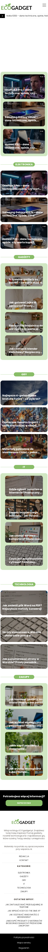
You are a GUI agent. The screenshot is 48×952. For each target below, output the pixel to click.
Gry (24, 374)
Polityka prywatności (24, 937)
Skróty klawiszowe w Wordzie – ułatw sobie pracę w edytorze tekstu (21, 634)
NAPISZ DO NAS (24, 803)
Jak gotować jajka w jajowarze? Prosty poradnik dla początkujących (22, 304)
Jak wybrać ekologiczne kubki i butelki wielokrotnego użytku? (25, 770)
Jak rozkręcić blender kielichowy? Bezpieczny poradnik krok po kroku (24, 350)
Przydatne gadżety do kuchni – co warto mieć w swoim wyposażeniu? (25, 281)
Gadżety (24, 257)
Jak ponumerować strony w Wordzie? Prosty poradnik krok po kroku (20, 660)
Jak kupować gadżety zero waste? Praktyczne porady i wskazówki (26, 701)
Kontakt (24, 860)
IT (24, 467)
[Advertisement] (24, 43)
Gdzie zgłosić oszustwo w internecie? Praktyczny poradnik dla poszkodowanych (25, 491)
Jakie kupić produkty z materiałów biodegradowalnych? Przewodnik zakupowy (24, 747)
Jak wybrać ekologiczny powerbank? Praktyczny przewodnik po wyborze (25, 724)
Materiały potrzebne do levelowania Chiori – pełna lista (19, 450)
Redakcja (24, 856)
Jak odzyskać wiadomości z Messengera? (24, 916)
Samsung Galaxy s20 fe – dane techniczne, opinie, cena (21, 118)
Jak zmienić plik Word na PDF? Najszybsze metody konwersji (22, 607)
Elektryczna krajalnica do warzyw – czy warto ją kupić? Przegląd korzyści (26, 327)
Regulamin (24, 947)
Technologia (24, 584)
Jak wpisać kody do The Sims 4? (24, 910)
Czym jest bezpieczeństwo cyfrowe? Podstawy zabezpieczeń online (26, 560)
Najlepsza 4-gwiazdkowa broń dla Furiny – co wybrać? (21, 397)
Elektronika (24, 164)
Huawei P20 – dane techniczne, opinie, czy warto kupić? (20, 146)
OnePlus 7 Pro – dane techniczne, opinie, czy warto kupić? (20, 91)
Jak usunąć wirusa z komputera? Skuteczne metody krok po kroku (24, 537)
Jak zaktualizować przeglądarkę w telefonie (24, 906)
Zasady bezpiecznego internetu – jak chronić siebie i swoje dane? (24, 514)
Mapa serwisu (24, 942)
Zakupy (24, 677)
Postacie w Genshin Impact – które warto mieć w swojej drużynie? (21, 424)
